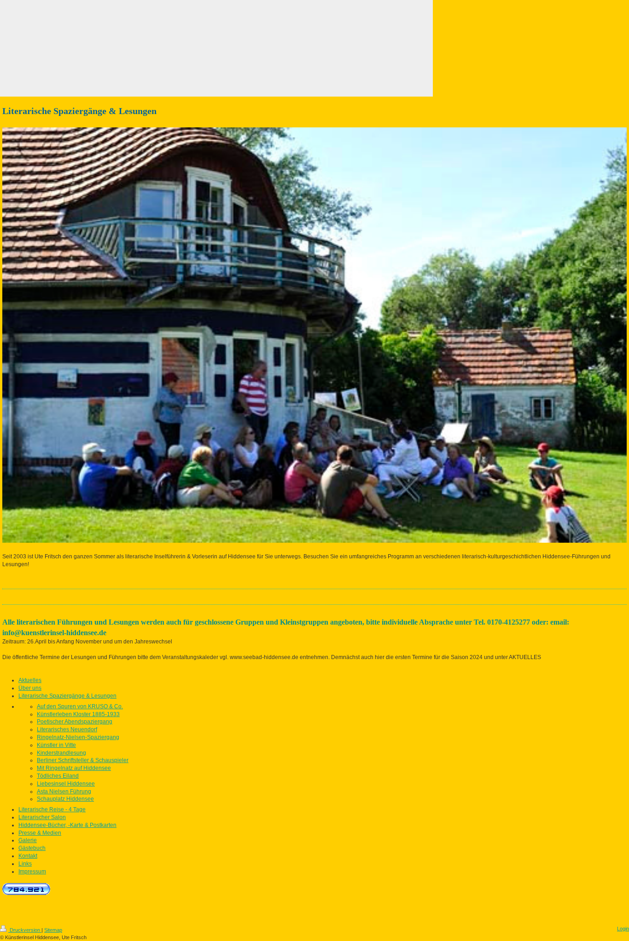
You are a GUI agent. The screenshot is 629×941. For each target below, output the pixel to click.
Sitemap (53, 930)
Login (623, 928)
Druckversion (24, 930)
